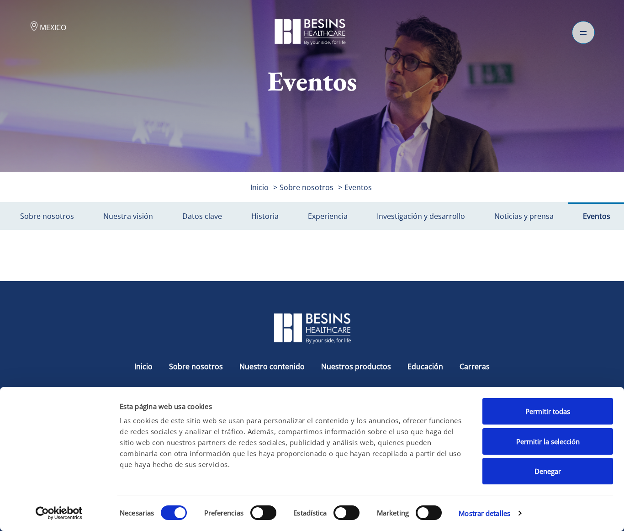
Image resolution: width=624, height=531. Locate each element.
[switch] (263, 512)
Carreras (475, 366)
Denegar (547, 471)
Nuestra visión (128, 216)
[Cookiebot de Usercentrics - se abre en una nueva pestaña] (59, 513)
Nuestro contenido (273, 366)
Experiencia (328, 216)
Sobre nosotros (306, 187)
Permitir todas (547, 411)
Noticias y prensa (524, 216)
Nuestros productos (356, 366)
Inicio (259, 187)
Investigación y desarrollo (421, 216)
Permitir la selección (548, 441)
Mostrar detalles (484, 513)
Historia (265, 216)
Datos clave (202, 216)
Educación (426, 366)
